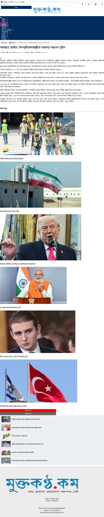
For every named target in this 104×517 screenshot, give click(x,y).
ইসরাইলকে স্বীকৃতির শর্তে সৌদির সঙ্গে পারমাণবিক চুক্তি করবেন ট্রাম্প (17, 264)
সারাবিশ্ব (13, 43)
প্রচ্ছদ (5, 43)
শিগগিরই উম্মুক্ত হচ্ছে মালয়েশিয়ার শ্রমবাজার (11, 158)
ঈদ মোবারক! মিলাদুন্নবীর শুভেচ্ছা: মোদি (10, 307)
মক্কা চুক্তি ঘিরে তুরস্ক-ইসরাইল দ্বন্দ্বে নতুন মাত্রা (13, 406)
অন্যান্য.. (4, 39)
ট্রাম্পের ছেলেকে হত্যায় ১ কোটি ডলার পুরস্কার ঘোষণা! (14, 356)
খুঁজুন (16, 7)
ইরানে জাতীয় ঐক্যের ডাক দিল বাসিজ (9, 211)
